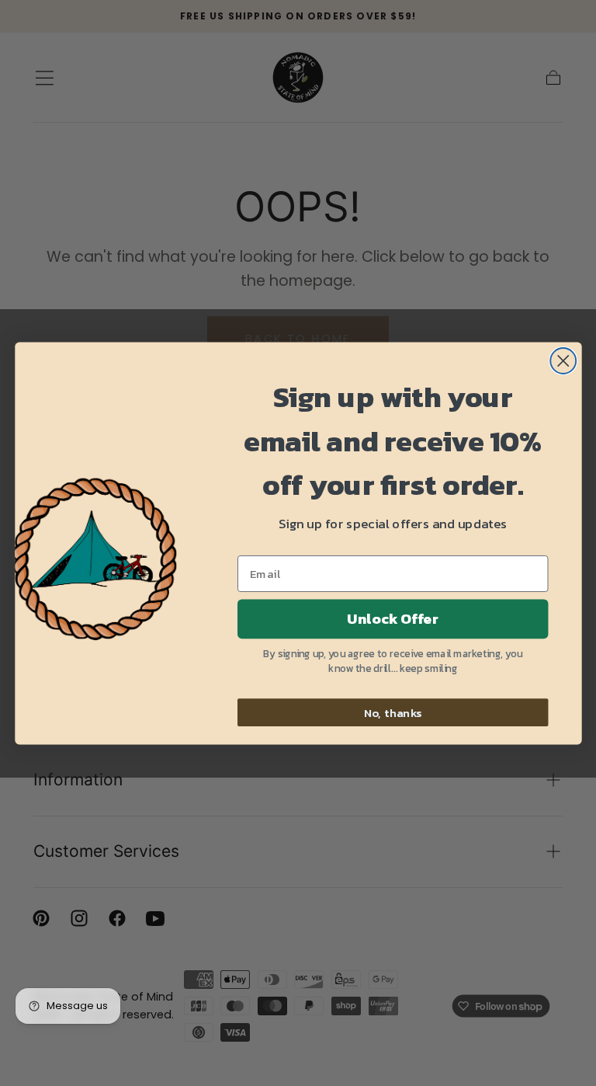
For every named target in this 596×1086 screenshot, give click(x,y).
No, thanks (392, 712)
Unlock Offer (392, 618)
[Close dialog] (563, 361)
